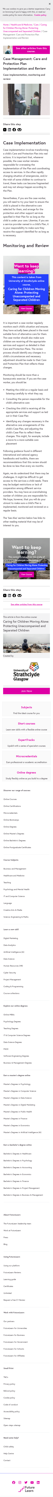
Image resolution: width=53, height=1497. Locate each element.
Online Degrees (10, 827)
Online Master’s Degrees (14, 833)
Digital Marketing (11, 938)
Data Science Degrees (13, 1042)
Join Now (26, 691)
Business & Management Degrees (18, 1063)
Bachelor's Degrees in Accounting (18, 1167)
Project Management (12, 979)
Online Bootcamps (11, 820)
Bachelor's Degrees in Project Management (22, 1188)
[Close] (50, 4)
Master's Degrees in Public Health (18, 1111)
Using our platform (12, 1265)
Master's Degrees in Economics (17, 1125)
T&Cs (6, 1377)
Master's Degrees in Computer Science (20, 1091)
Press (6, 1237)
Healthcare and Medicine (14, 875)
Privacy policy (9, 1384)
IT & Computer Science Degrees (17, 1035)
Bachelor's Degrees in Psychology (18, 1160)
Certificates (8, 1286)
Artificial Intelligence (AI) (14, 952)
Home (6, 24)
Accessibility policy (12, 1411)
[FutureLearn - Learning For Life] (26, 1488)
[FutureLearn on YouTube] (32, 1482)
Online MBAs (9, 1014)
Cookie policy (9, 1398)
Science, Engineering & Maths (16, 917)
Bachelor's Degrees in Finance (16, 1181)
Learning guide (10, 1279)
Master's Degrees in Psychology (17, 1084)
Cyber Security (10, 972)
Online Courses (10, 799)
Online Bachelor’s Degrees (15, 840)
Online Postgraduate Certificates (17, 847)
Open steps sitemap (12, 1425)
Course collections (11, 993)
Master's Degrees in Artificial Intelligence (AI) (22, 1132)
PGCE (6, 1049)
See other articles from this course (26, 604)
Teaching (7, 882)
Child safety (9, 1446)
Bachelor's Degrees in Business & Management (23, 1195)
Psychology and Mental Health (16, 889)
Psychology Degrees (12, 1021)
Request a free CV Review (14, 1300)
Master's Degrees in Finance (15, 1118)
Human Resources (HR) (13, 966)
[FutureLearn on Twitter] (26, 1482)
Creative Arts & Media (13, 910)
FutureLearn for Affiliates (14, 1356)
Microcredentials (11, 813)
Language (8, 903)
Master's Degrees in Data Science (18, 1098)
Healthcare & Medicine (21, 24)
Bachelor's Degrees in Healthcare (17, 1153)
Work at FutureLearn (12, 1230)
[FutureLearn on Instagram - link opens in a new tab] (20, 1482)
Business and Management (15, 869)
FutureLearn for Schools (14, 1349)
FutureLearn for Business (14, 1335)
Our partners (9, 1321)
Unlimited (8, 1293)
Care (36, 24)
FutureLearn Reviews (12, 1272)
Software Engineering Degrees (16, 1056)
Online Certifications (12, 806)
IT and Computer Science (14, 896)
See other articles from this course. (31, 50)
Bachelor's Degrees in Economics (17, 1174)
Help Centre (9, 1453)
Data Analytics (10, 945)
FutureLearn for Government (16, 1342)
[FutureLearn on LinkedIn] (38, 1482)
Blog (5, 1244)
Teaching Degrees (11, 1028)
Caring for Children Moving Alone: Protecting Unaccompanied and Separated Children (25, 28)
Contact (7, 1460)
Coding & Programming (13, 986)
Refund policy (9, 1391)
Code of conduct (11, 1404)
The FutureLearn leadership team (17, 1223)
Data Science (9, 959)
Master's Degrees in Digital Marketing (19, 1105)
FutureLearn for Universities (15, 1328)
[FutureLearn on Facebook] (14, 1482)
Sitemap (7, 1418)
